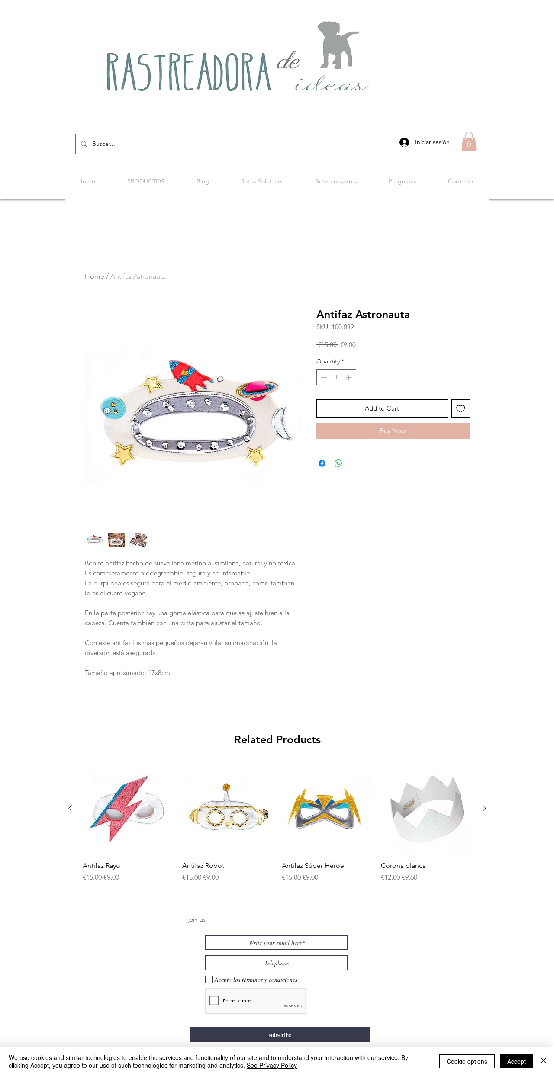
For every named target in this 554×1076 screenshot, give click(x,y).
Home (94, 276)
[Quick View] (128, 808)
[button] (469, 141)
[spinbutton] (336, 377)
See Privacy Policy (272, 1065)
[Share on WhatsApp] (338, 463)
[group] (277, 828)
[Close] (543, 1061)
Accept (516, 1061)
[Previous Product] (70, 808)
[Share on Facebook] (322, 463)
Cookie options (467, 1061)
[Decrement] (323, 377)
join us (197, 919)
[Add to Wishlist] (460, 408)
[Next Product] (484, 808)
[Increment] (349, 377)
